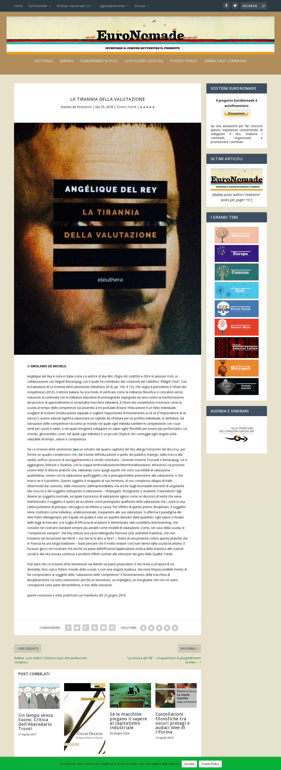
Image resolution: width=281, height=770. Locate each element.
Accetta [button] (189, 764)
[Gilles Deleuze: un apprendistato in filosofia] (84, 718)
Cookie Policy (210, 764)
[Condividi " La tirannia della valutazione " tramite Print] (112, 627)
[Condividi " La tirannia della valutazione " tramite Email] (103, 627)
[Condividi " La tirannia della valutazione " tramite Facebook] (68, 627)
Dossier (140, 6)
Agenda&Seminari (112, 6)
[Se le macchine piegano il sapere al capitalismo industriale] (130, 695)
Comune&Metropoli (99, 61)
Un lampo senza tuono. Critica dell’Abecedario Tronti (35, 722)
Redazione (84, 107)
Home (18, 6)
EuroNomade (37, 6)
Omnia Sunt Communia (225, 61)
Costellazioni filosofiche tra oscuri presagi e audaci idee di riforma (172, 723)
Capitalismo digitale (143, 61)
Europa (67, 61)
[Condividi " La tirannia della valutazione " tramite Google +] (85, 627)
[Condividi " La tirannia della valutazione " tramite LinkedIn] (94, 627)
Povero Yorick (183, 61)
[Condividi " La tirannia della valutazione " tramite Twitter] (77, 627)
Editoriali (44, 61)
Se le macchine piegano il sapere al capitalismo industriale (128, 720)
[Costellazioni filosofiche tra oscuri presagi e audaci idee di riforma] (176, 695)
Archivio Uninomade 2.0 (73, 6)
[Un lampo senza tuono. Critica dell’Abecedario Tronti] (39, 696)
